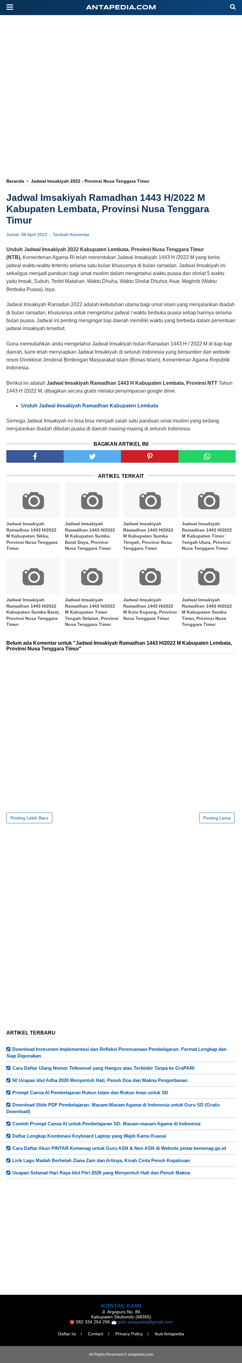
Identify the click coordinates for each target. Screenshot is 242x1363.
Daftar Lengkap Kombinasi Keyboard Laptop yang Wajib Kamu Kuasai (89, 1136)
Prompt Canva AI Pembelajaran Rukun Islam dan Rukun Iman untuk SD (90, 1092)
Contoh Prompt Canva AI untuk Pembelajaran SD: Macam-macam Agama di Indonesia (106, 1123)
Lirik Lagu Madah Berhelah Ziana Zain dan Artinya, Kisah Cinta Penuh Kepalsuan (101, 1160)
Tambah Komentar (71, 234)
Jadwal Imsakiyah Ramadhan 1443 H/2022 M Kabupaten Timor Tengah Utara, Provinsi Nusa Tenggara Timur (207, 536)
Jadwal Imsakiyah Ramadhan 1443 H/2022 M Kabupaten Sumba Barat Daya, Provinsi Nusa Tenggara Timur (90, 536)
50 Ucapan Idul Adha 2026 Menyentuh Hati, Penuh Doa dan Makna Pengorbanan (99, 1080)
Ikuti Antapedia (169, 1333)
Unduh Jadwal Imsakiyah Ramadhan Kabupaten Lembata (89, 405)
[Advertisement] (121, 122)
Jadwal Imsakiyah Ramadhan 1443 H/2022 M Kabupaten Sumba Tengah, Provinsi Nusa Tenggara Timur (148, 536)
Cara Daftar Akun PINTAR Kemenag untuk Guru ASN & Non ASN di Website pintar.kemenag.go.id (119, 1148)
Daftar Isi (67, 1333)
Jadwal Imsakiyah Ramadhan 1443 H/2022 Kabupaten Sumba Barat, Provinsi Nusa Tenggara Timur (33, 612)
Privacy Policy (129, 1333)
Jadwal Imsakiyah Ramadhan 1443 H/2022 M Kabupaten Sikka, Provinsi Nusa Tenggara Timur (32, 536)
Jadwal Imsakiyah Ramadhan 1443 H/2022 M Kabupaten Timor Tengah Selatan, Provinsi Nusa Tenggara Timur (91, 612)
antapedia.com (121, 8)
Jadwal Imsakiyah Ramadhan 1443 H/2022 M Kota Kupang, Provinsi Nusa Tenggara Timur (150, 609)
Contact (95, 1333)
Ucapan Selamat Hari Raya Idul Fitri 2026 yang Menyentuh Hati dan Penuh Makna (101, 1172)
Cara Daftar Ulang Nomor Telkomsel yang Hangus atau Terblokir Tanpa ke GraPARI (103, 1068)
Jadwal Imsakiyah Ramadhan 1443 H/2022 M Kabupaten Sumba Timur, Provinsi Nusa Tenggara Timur (207, 612)
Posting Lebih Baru (29, 817)
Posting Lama (217, 817)
